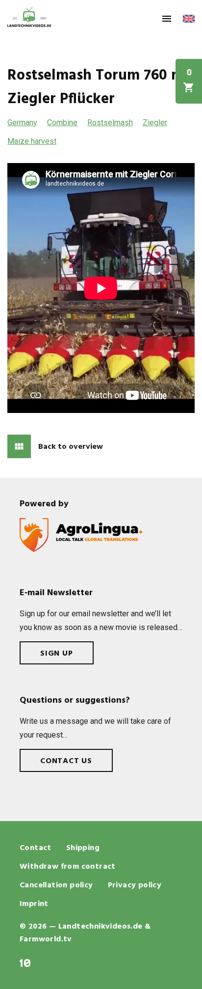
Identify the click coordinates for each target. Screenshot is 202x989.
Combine (62, 122)
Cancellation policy (56, 885)
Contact (35, 848)
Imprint (34, 904)
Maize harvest (31, 141)
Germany (22, 122)
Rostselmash (110, 122)
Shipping (83, 848)
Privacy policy (135, 885)
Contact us (66, 761)
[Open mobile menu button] (167, 19)
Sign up (56, 653)
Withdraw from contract (68, 866)
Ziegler (155, 122)
